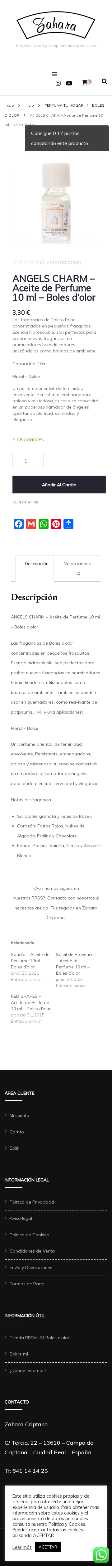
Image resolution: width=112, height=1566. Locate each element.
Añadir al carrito (59, 484)
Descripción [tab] (37, 563)
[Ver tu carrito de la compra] (85, 83)
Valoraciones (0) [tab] (77, 568)
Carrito (17, 1132)
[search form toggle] (104, 82)
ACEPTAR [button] (48, 1546)
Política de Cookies (29, 1235)
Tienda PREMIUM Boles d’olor (39, 1338)
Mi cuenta (19, 1115)
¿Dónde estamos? (28, 1370)
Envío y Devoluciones (31, 1267)
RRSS (37, 898)
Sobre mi (19, 1354)
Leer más (22, 1547)
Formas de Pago (27, 1284)
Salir (14, 1148)
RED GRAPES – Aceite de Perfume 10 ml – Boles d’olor (31, 1002)
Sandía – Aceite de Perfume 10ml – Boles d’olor (30, 961)
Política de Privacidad (32, 1202)
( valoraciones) (60, 261)
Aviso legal (21, 1218)
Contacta (57, 898)
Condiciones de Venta (32, 1251)
